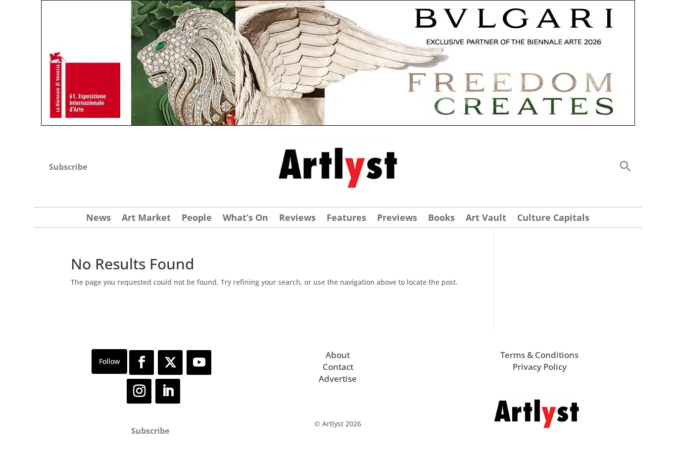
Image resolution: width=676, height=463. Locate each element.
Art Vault (486, 218)
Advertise (338, 378)
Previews (397, 218)
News (98, 218)
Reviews (297, 218)
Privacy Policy (540, 366)
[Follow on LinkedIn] (167, 391)
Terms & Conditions (539, 354)
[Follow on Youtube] (199, 362)
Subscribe (68, 166)
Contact (338, 366)
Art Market (146, 218)
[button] (625, 165)
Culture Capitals (553, 218)
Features (346, 218)
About (338, 354)
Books (441, 218)
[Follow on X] (170, 362)
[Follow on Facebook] (141, 362)
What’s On (245, 218)
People (197, 218)
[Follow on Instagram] (139, 391)
